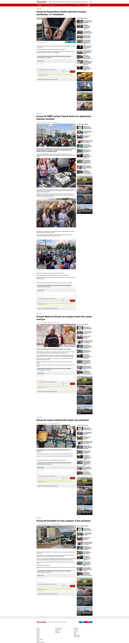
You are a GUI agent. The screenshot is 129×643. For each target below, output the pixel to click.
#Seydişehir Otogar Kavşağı (64, 567)
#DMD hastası (39, 282)
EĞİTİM (66, 1)
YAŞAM (38, 636)
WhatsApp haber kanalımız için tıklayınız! (44, 57)
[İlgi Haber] (42, 3)
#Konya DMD (70, 282)
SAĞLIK (78, 1)
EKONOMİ (57, 1)
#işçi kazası (61, 460)
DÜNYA (69, 1)
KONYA (53, 1)
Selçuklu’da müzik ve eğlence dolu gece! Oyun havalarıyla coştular (57, 6)
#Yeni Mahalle (54, 460)
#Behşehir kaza (44, 460)
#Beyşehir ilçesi (49, 460)
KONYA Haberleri (39, 8)
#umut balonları (56, 282)
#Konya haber (61, 282)
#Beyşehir (46, 282)
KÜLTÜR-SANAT (74, 1)
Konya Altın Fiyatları (58, 628)
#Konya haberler (65, 282)
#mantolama (58, 460)
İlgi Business (76, 628)
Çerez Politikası (76, 636)
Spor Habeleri (57, 632)
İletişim (75, 633)
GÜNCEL (50, 1)
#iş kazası (64, 460)
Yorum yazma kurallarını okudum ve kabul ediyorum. (46, 69)
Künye (75, 632)
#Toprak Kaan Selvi (51, 282)
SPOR (60, 1)
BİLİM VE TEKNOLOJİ (84, 1)
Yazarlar (75, 629)
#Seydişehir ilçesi (51, 567)
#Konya (38, 460)
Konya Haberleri (58, 629)
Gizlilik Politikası (77, 635)
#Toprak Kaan (43, 282)
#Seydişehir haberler (57, 567)
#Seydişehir (70, 567)
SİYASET (63, 1)
